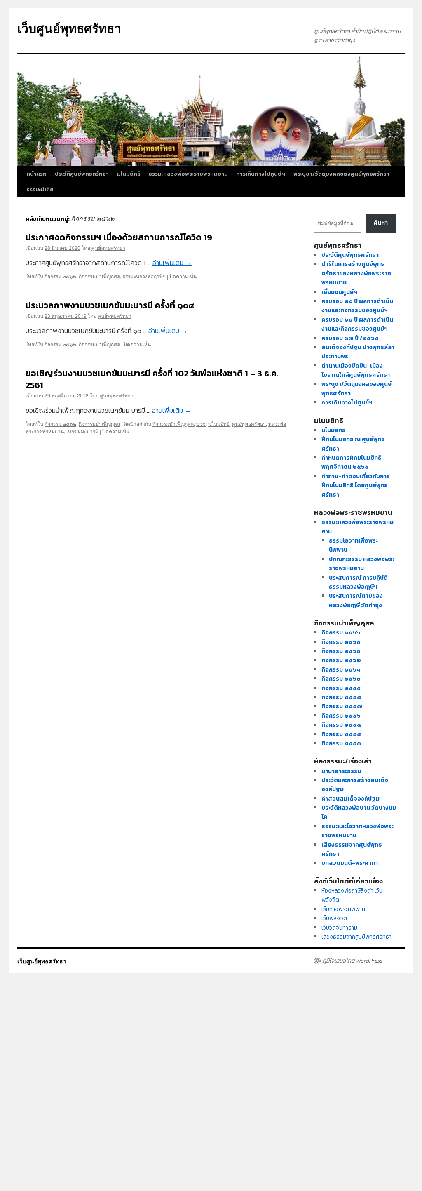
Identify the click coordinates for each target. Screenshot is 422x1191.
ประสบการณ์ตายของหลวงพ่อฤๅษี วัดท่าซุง (356, 600)
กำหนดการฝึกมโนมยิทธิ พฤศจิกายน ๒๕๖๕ (351, 462)
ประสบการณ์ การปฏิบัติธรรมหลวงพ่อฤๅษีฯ (358, 582)
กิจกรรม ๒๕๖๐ (341, 678)
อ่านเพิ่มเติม (172, 263)
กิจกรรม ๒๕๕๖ (341, 716)
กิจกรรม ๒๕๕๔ (341, 734)
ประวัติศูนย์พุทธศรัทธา (82, 174)
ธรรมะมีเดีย (40, 189)
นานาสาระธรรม (341, 771)
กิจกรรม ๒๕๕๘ (341, 697)
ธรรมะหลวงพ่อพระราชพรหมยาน (188, 174)
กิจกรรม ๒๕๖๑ (341, 669)
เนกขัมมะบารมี (82, 431)
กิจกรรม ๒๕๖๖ (340, 632)
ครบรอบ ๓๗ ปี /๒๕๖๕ (350, 338)
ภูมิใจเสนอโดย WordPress (352, 961)
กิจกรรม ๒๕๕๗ (341, 706)
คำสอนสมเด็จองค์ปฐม (350, 798)
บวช (201, 423)
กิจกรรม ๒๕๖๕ (341, 642)
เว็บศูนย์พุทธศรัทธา (69, 28)
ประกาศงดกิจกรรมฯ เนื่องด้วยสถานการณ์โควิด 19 (119, 237)
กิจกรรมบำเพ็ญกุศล (99, 276)
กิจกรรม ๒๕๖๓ (341, 651)
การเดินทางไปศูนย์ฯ (260, 174)
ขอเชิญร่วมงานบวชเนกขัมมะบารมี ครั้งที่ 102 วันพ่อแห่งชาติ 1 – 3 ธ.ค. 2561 (152, 379)
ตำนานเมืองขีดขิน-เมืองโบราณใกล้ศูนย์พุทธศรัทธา (355, 370)
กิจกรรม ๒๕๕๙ (341, 688)
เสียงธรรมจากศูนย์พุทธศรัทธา (356, 937)
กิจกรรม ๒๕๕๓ (341, 743)
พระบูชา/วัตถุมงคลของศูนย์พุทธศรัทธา (341, 174)
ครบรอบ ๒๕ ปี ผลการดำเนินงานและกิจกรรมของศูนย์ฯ (357, 324)
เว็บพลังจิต (334, 918)
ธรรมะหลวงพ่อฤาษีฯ (144, 276)
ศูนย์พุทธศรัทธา (108, 247)
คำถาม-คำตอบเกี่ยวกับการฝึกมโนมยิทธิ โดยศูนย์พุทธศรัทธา (355, 485)
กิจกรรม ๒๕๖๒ (60, 276)
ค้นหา (381, 222)
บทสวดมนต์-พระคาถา (349, 863)
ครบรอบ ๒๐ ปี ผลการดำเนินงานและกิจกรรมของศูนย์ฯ (357, 306)
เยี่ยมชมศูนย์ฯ (339, 292)
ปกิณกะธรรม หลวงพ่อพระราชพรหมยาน (361, 564)
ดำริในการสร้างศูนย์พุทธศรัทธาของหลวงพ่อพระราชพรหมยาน (356, 273)
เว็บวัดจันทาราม (339, 927)
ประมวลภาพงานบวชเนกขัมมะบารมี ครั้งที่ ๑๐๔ (110, 305)
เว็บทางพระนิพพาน (343, 909)
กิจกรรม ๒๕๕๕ (341, 725)
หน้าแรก (36, 174)
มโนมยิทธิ (129, 174)
